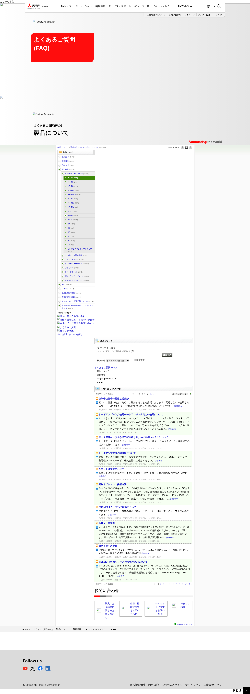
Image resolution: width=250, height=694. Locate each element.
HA (71, 241)
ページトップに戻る (184, 624)
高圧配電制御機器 (71, 297)
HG (71, 228)
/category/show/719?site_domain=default (59, 293)
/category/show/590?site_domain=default (62, 263)
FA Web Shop (185, 6)
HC (71, 236)
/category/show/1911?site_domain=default (62, 280)
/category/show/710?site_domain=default (62, 276)
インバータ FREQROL (77, 264)
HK (71, 224)
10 (185, 584)
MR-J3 (73, 186)
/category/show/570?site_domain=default (62, 173)
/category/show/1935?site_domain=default (62, 267)
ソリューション (83, 6)
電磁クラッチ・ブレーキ (77, 276)
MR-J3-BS (74, 195)
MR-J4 (73, 182)
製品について (62, 147)
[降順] (190, 394)
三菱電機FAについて (156, 14)
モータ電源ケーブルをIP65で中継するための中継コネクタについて (133, 437)
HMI (66, 285)
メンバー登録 (204, 14)
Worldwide (208, 6)
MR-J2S (73, 203)
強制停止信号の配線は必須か (114, 398)
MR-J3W (73, 190)
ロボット (68, 289)
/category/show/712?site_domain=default (59, 284)
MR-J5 (73, 178)
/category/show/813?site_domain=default (59, 305)
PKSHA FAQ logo (241, 691)
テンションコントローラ (77, 280)
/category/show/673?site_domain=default (59, 288)
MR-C (72, 211)
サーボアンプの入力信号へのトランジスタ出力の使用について (131, 414)
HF (71, 232)
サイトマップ (193, 684)
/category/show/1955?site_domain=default (62, 259)
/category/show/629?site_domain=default (59, 161)
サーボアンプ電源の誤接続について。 (118, 453)
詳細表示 (178, 406)
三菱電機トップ (212, 684)
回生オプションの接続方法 (112, 484)
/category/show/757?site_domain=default (59, 301)
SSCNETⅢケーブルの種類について (117, 507)
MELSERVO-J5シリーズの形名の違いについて (123, 562)
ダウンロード (141, 6)
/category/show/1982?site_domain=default (59, 165)
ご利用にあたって (171, 684)
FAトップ (66, 6)
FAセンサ (68, 165)
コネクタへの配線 (108, 546)
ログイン (218, 14)
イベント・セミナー (163, 6)
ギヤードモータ (73, 272)
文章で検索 (139, 360)
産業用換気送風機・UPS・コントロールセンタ (77, 306)
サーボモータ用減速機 (76, 255)
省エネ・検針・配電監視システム (77, 301)
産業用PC (68, 157)
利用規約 (153, 684)
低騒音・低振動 (107, 523)
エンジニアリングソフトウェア (80, 250)
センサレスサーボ (74, 259)
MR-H (73, 220)
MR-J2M (73, 207)
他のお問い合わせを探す (70, 334)
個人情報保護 (138, 684)
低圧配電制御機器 (72, 293)
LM (71, 245)
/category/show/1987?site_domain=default (59, 157)
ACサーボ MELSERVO (89, 147)
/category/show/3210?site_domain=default (62, 255)
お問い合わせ (175, 14)
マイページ (189, 14)
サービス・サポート (120, 6)
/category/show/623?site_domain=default (62, 272)
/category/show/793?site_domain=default (59, 297)
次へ (190, 584)
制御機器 (68, 161)
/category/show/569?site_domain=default (59, 169)
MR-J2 (73, 215)
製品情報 (100, 6)
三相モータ (72, 268)
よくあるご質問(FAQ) (105, 367)
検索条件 (101, 360)
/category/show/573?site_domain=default (65, 215)
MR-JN (73, 199)
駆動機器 (73, 147)
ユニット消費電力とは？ (111, 469)
